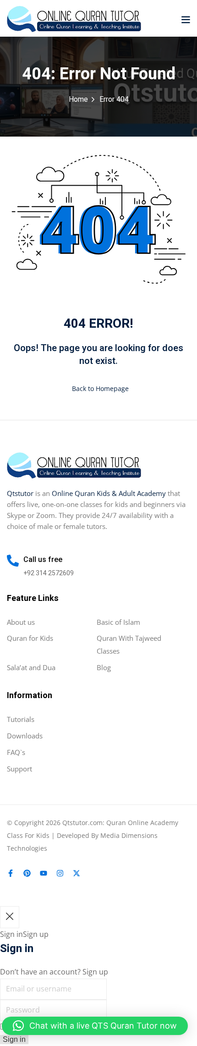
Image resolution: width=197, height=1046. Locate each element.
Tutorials (20, 719)
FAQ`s (16, 752)
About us (21, 622)
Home (78, 99)
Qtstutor (20, 493)
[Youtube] (43, 873)
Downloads (25, 735)
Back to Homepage (100, 388)
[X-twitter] (76, 873)
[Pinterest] (27, 873)
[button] (185, 19)
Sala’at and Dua (31, 667)
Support (19, 768)
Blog (104, 667)
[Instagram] (60, 873)
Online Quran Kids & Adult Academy (109, 493)
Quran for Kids (30, 638)
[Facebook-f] (10, 873)
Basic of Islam (118, 622)
